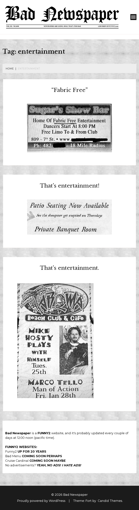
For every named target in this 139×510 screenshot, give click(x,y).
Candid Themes (110, 501)
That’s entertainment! (69, 185)
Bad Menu (13, 456)
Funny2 (11, 451)
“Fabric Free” (69, 90)
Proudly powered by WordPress (41, 501)
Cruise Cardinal (17, 461)
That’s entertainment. (69, 268)
